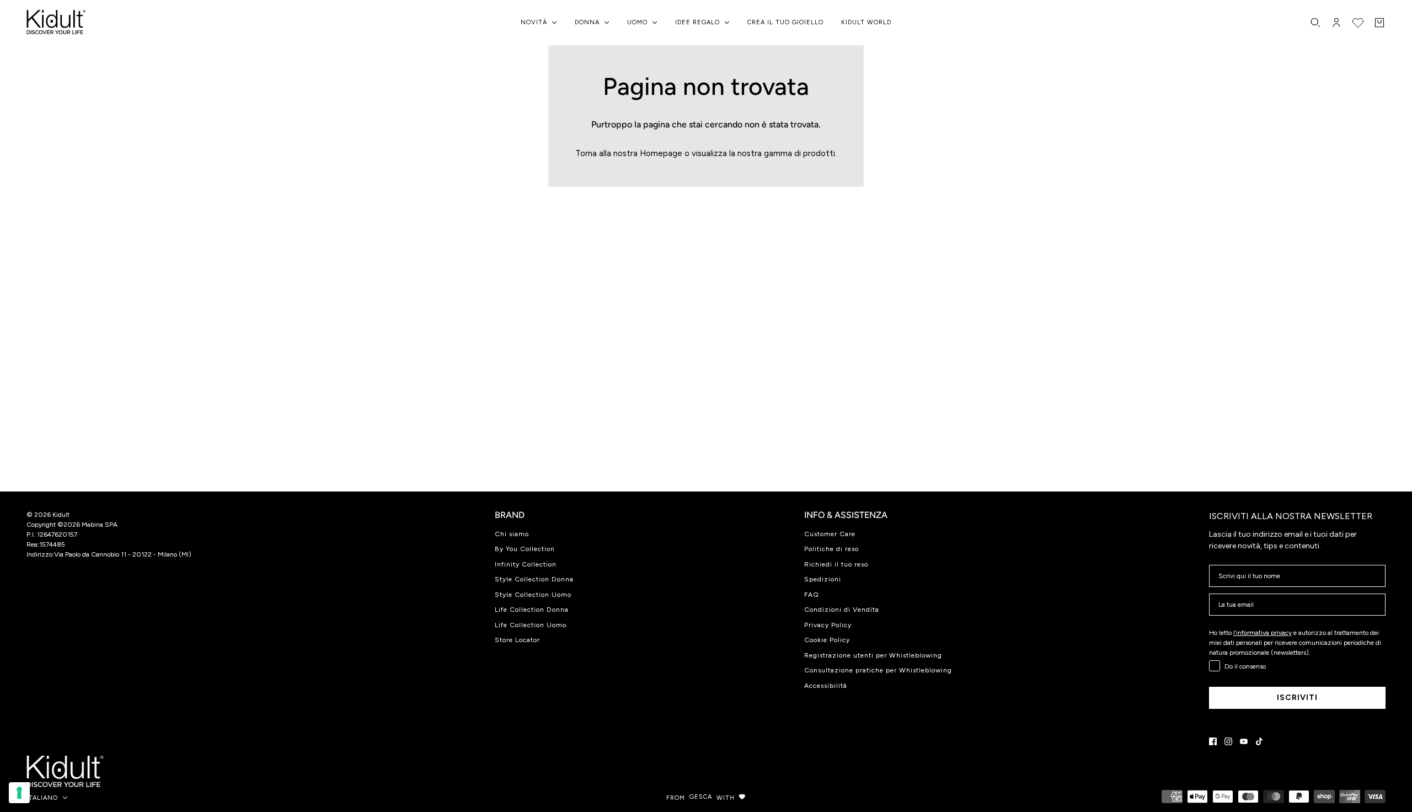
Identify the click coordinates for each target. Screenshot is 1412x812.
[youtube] (1244, 741)
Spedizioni (822, 579)
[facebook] (1213, 741)
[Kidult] (58, 22)
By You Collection (525, 549)
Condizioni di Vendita (841, 609)
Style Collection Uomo (533, 595)
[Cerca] (1315, 23)
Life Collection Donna (532, 609)
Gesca (700, 796)
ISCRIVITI (1297, 697)
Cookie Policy (827, 640)
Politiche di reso (831, 549)
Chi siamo (512, 534)
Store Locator (517, 640)
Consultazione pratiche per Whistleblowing (878, 670)
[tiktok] (1259, 741)
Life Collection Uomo (530, 625)
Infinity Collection (526, 564)
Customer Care (829, 534)
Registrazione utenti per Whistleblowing (873, 655)
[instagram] (1228, 741)
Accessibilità (825, 686)
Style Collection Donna (534, 579)
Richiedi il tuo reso (836, 564)
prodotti (819, 153)
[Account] (1336, 23)
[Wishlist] (1358, 22)
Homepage (661, 153)
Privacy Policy (828, 625)
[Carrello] (1379, 23)
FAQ (811, 595)
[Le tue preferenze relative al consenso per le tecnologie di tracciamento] (19, 792)
